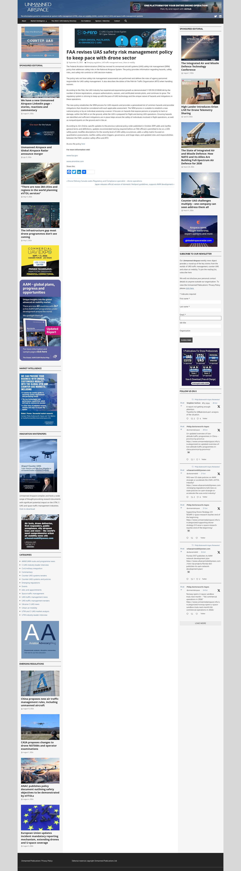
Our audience (86, 21)
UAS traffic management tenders (36, 600)
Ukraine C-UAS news (30, 604)
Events (24, 586)
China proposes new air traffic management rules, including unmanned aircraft (39, 702)
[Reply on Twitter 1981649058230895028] (188, 614)
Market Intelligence (38, 21)
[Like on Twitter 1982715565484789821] (197, 538)
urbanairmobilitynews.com (198, 470)
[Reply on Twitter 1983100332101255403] (188, 419)
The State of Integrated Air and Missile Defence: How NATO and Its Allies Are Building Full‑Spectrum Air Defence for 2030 (198, 157)
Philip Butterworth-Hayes (198, 426)
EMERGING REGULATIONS (31, 664)
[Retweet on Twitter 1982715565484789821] (192, 538)
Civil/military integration (32, 568)
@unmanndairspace (193, 430)
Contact (117, 21)
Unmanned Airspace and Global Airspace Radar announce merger (36, 150)
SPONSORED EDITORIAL (31, 65)
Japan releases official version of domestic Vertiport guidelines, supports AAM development (134, 184)
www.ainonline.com (75, 161)
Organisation (185, 331)
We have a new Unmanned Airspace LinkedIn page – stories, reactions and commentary (37, 105)
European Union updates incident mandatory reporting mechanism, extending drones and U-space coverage (40, 837)
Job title (183, 323)
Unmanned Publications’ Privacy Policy (36, 861)
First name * (185, 298)
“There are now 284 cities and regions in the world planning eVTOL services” (39, 190)
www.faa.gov (72, 155)
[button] (125, 21)
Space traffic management (33, 593)
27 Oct (203, 474)
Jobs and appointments (32, 590)
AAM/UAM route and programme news (38, 561)
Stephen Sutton (193, 403)
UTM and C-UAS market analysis (35, 611)
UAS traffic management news (112, 62)
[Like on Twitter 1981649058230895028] (197, 614)
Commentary (27, 572)
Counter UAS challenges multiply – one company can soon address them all (198, 204)
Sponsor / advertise (102, 21)
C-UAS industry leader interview (35, 565)
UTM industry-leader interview (34, 615)
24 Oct (205, 590)
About (24, 21)
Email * (183, 315)
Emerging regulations (94, 62)
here (83, 144)
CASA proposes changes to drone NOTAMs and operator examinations (39, 746)
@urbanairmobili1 (192, 474)
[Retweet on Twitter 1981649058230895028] (192, 614)
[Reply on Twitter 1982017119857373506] (188, 579)
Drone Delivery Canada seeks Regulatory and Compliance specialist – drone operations (105, 181)
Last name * (185, 307)
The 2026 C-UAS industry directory (63, 21)
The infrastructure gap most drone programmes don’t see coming (39, 234)
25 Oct (203, 552)
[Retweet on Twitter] (193, 399)
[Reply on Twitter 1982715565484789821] (188, 538)
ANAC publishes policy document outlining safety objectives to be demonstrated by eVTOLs (40, 790)
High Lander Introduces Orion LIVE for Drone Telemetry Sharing (199, 110)
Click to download (27, 509)
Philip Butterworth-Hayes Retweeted (207, 399)
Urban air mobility (129, 62)
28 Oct (215, 403)
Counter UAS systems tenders (34, 575)
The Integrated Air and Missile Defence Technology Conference (200, 66)
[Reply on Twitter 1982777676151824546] (188, 497)
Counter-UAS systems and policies (36, 579)
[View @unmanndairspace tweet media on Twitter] (188, 452)
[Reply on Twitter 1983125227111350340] (188, 460)
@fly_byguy (206, 403)
